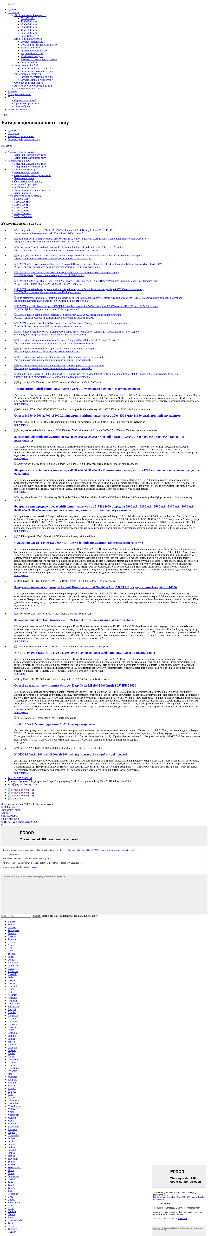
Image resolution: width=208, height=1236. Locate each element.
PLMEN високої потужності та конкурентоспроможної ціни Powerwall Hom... (57, 267)
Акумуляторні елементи (27, 74)
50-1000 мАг (28, 18)
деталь (24, 403)
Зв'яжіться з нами (17, 109)
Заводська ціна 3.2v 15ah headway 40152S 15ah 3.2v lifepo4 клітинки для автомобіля (73, 620)
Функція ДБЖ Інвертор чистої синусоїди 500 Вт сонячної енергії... (51, 334)
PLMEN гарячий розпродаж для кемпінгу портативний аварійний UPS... (54, 317)
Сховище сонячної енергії (28, 82)
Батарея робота (29, 62)
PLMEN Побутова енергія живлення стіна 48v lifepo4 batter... (47, 292)
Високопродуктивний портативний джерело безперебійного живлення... (54, 343)
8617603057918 (9, 815)
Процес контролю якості (27, 103)
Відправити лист (10, 809)
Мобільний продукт (32, 56)
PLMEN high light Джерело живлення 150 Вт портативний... (47, 309)
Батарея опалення (30, 47)
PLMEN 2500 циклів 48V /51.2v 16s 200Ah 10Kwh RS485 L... (48, 283)
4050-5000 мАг (29, 30)
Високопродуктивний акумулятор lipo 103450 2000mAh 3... (47, 351)
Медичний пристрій (32, 53)
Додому (12, 9)
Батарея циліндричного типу (37, 68)
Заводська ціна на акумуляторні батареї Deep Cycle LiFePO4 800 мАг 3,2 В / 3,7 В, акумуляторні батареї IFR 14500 (95, 587)
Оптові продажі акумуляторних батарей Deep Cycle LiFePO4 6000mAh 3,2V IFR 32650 (75, 685)
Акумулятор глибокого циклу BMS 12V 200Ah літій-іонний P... (49, 233)
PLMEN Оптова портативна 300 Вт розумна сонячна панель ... (49, 326)
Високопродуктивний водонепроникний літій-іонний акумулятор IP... (53, 360)
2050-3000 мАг (29, 24)
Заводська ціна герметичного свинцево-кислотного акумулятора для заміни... (57, 250)
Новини (12, 91)
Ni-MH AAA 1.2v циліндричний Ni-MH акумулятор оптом (55, 724)
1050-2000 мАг (29, 21)
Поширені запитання (19, 94)
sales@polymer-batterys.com (22, 784)
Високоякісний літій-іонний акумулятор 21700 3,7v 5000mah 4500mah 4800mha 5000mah (77, 388)
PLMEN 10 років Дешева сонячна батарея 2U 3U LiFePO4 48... (49, 275)
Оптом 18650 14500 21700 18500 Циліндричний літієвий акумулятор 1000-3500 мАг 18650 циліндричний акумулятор (97, 415)
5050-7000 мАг (29, 33)
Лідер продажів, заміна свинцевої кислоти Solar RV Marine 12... (49, 241)
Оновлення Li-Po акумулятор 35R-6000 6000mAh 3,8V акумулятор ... (52, 376)
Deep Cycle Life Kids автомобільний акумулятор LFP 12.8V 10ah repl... (53, 258)
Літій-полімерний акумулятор (30, 15)
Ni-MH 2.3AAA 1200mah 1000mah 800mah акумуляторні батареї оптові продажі (70, 754)
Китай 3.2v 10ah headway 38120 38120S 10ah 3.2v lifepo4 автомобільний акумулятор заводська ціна (84, 652)
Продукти (13, 12)
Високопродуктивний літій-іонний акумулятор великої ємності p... (51, 300)
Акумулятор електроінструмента (39, 59)
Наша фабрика (22, 106)
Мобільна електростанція (28, 88)
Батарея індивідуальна (33, 41)
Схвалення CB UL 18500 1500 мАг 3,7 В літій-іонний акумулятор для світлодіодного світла (78, 542)
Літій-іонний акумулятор (28, 38)
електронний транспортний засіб (39, 44)
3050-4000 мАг (29, 27)
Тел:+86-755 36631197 (20, 778)
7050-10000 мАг (30, 35)
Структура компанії (25, 100)
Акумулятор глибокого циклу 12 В (33, 85)
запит (17, 403)
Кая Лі (4, 812)
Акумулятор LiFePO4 (26, 65)
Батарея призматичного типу (37, 71)
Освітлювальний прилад (34, 50)
